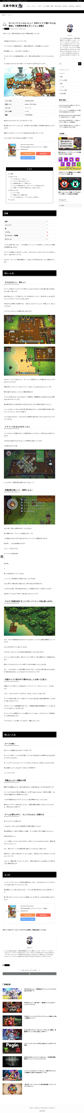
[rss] (78, 1)
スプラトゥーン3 (64, 70)
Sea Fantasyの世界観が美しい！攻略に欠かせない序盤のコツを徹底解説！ (69, 121)
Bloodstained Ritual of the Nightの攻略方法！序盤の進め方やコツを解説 (70, 116)
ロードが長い (16, 193)
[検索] (80, 1)
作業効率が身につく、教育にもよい (22, 183)
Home (31, 1108)
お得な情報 (63, 93)
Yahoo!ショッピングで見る (28, 157)
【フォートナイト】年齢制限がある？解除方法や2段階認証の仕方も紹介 (70, 111)
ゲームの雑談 (63, 80)
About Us (51, 1108)
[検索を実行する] (79, 63)
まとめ (12, 200)
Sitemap (37, 1108)
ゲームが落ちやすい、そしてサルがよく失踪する (26, 197)
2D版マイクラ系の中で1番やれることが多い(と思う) (26, 187)
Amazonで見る (27, 153)
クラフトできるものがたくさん (21, 181)
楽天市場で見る (43, 153)
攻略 (61, 76)
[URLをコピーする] (29, 973)
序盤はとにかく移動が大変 (20, 195)
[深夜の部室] (13, 6)
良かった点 (13, 176)
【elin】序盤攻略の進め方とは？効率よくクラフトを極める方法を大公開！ (70, 126)
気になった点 (14, 190)
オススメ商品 (63, 90)
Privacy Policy (44, 1108)
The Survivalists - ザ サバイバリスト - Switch (33, 147)
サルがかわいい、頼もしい (20, 179)
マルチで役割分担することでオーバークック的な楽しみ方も (28, 185)
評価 (11, 174)
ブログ (62, 87)
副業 (61, 83)
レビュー (7, 28)
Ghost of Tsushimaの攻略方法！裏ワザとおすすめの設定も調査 (69, 106)
